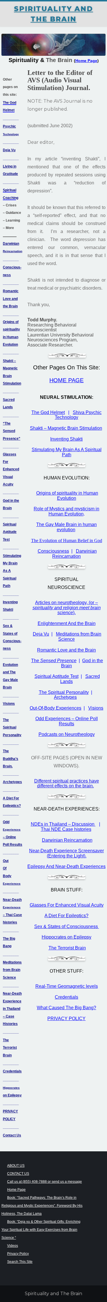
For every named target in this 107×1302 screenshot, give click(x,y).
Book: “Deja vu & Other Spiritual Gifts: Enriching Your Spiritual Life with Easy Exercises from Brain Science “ (40, 1230)
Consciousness (53, 551)
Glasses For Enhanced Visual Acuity (11, 469)
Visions (9, 704)
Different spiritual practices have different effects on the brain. (66, 784)
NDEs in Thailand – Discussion (63, 824)
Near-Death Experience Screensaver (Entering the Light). (66, 853)
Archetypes (12, 782)
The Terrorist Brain (10, 1047)
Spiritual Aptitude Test (10, 531)
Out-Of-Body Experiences (55, 708)
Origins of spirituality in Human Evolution (67, 496)
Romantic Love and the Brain (11, 298)
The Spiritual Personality (12, 727)
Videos (12, 1246)
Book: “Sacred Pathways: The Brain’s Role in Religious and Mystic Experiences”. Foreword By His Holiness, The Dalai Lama (41, 1206)
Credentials (12, 1071)
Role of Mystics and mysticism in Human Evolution (66, 511)
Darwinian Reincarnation (74, 554)
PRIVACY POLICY (66, 1018)
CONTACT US (18, 1174)
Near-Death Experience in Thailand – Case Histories (12, 1009)
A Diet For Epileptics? (66, 915)
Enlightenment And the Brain (67, 623)
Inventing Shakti (66, 439)
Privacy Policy (18, 1254)
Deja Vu (9, 150)
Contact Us (12, 1135)
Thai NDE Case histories (66, 829)
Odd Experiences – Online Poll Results (66, 721)
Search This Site (20, 1262)
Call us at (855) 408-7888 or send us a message (44, 1182)
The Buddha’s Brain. (10, 758)
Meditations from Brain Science (12, 970)
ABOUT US (16, 1166)
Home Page (16, 1190)
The (53, 660)
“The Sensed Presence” (11, 431)
